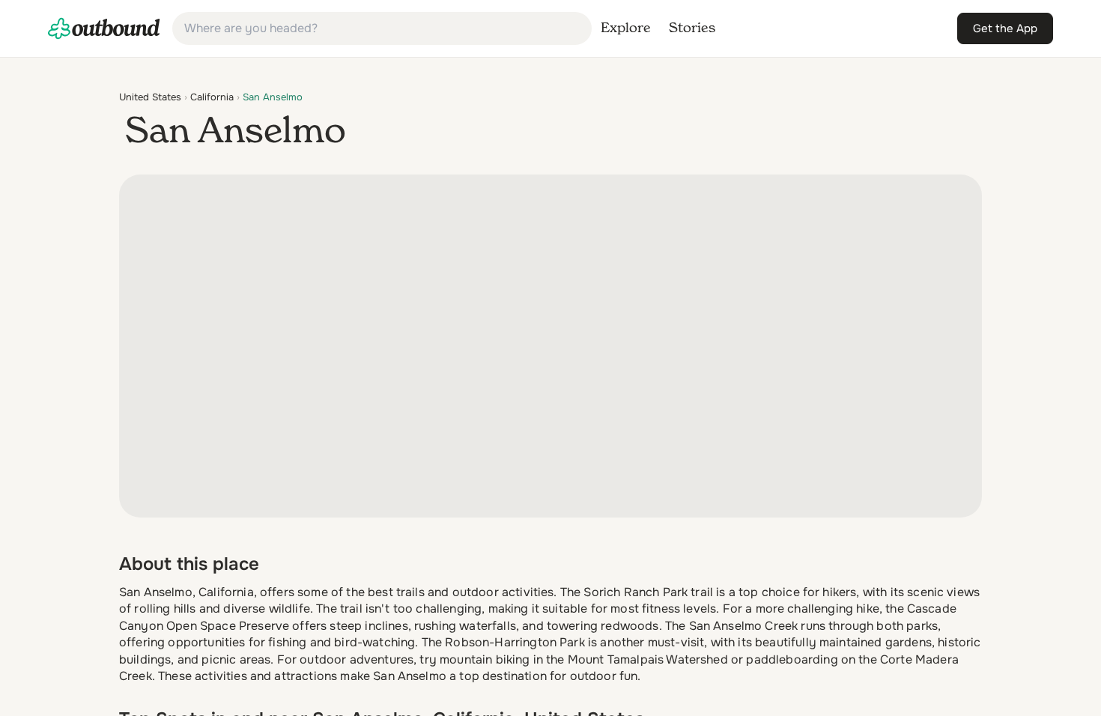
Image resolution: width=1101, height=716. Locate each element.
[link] (104, 28)
